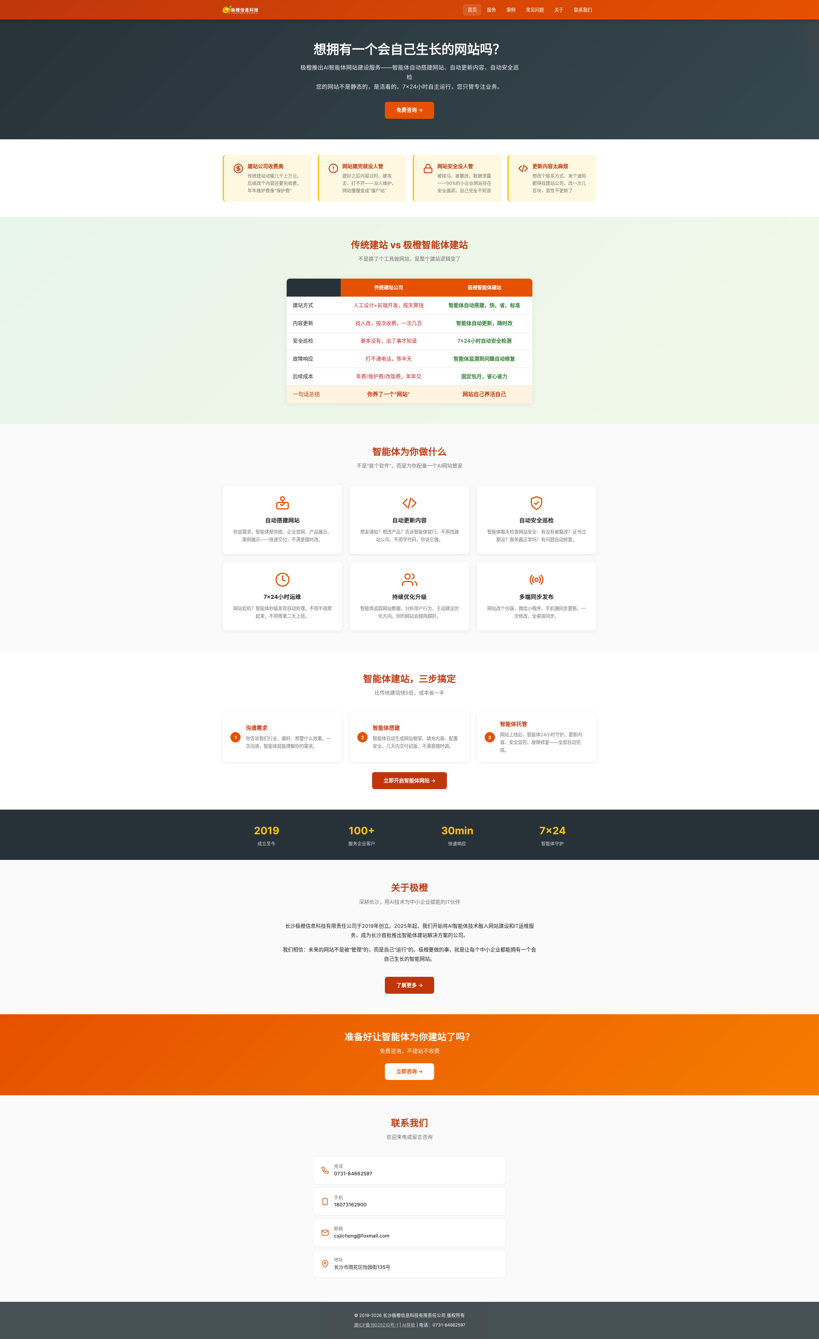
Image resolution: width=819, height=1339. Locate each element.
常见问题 (535, 9)
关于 (558, 9)
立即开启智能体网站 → (410, 780)
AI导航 (408, 1324)
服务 (491, 9)
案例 (510, 9)
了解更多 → (409, 985)
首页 (472, 9)
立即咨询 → (409, 1071)
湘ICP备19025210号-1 (376, 1324)
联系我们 (583, 9)
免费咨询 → (409, 110)
